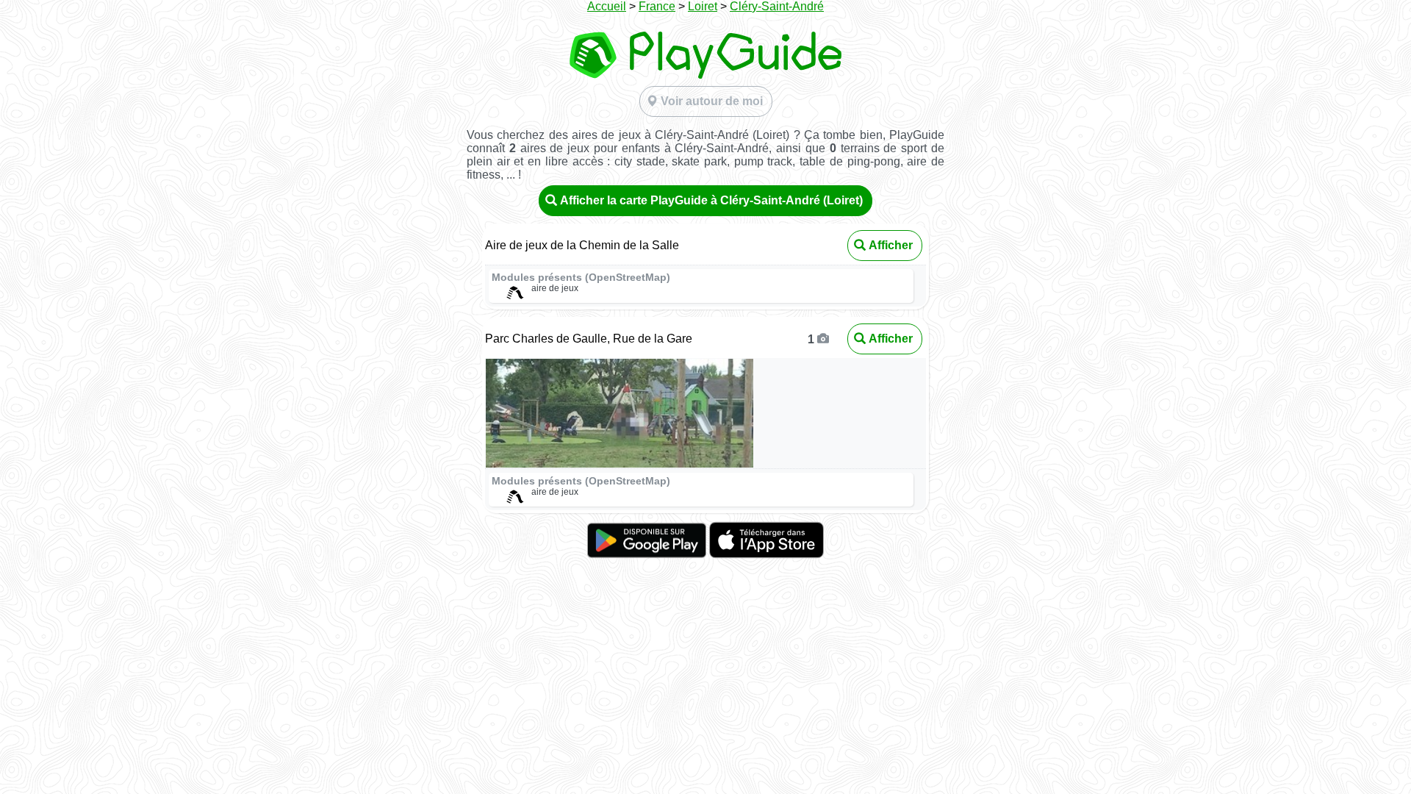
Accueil (606, 6)
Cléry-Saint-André (777, 6)
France (657, 6)
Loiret (702, 6)
